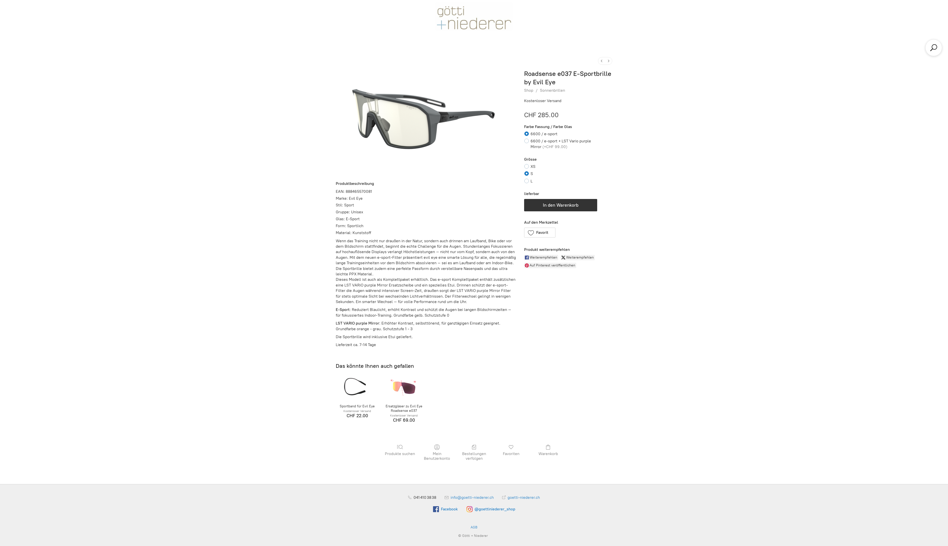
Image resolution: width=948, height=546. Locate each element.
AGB (474, 527)
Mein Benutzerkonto (437, 456)
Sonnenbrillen (552, 90)
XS (533, 166)
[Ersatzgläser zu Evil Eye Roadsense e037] (404, 387)
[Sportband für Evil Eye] (357, 387)
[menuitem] (601, 61)
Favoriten (511, 453)
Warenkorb (548, 453)
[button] (540, 233)
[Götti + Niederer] (474, 16)
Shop (528, 90)
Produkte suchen (400, 453)
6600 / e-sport (544, 133)
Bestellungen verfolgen (474, 456)
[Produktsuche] (933, 47)
